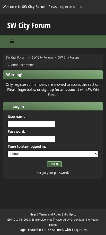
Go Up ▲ (70, 214)
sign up (78, 6)
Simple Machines (41, 219)
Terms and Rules (50, 214)
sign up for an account (60, 89)
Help (33, 214)
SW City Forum (29, 25)
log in (63, 6)
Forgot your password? (53, 173)
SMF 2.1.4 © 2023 (18, 219)
